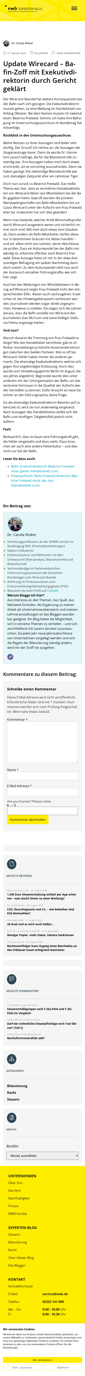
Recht (12, 1250)
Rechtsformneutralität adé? (26, 1038)
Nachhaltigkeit (19, 1198)
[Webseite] (10, 657)
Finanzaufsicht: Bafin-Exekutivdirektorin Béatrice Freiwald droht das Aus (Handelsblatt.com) (44, 480)
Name (13, 769)
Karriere (14, 1190)
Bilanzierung (17, 1242)
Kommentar (17, 719)
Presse (13, 1206)
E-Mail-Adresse (19, 785)
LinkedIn (53, 590)
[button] (71, 8)
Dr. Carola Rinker (21, 534)
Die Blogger (17, 1265)
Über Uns (15, 1183)
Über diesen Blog (21, 1258)
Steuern (14, 1234)
